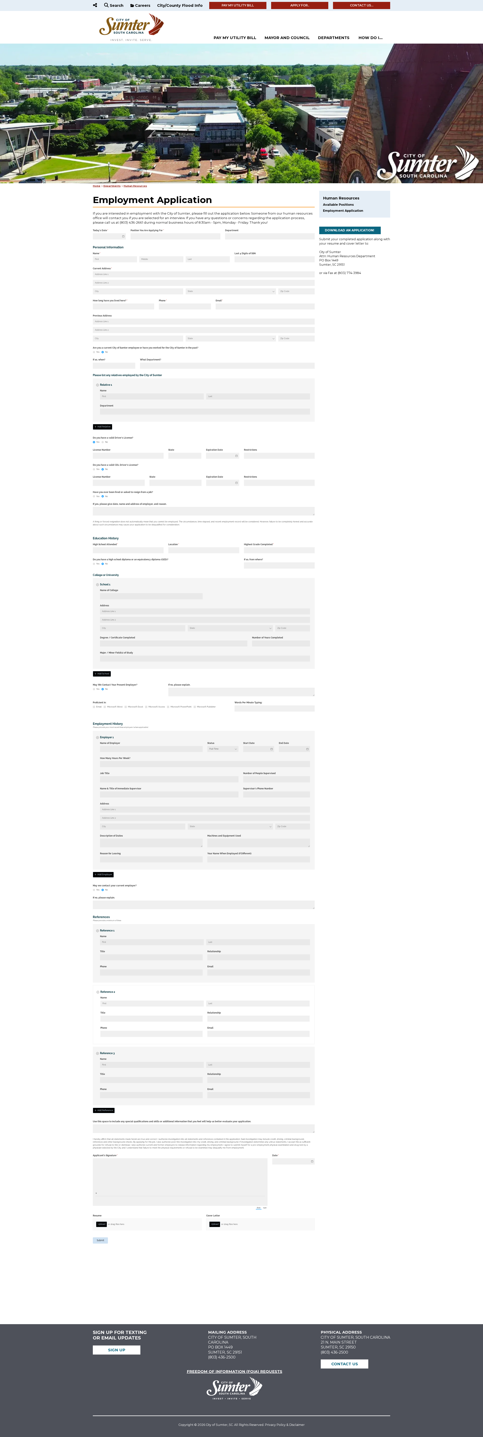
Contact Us (344, 1364)
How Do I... (370, 37)
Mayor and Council (287, 37)
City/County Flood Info (180, 5)
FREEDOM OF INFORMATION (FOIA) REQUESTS (234, 1371)
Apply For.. (299, 5)
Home (96, 186)
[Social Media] (95, 5)
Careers (142, 5)
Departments (333, 37)
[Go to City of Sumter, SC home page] (129, 15)
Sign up (116, 1350)
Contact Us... (361, 5)
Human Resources (135, 186)
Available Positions (338, 204)
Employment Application (343, 210)
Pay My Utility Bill (238, 5)
